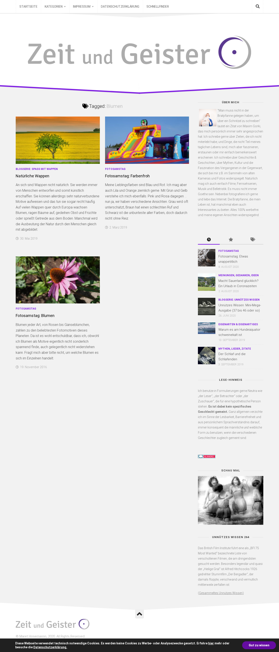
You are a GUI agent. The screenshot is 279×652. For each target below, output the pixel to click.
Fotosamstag (115, 169)
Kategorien (54, 6)
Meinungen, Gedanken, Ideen (238, 275)
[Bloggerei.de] (206, 457)
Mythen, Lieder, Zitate (234, 348)
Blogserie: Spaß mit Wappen (37, 169)
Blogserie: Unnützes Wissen (239, 299)
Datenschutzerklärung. (50, 647)
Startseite (28, 6)
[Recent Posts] (209, 240)
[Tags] (252, 240)
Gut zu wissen (259, 645)
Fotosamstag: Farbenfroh (127, 176)
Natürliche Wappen (32, 176)
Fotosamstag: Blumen (35, 315)
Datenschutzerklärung (120, 6)
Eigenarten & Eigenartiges (238, 324)
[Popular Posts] (231, 240)
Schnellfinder (157, 6)
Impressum (81, 6)
